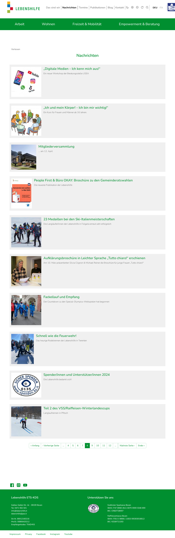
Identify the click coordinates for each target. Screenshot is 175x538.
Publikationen (97, 7)
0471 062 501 (21, 508)
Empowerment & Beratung (139, 24)
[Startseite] (24, 7)
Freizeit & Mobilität (87, 24)
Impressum (15, 534)
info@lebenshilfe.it (19, 511)
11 (103, 445)
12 (110, 445)
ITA (161, 7)
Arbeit (19, 24)
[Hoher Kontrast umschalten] (127, 7)
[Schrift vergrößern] (132, 7)
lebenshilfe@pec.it (19, 513)
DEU (155, 7)
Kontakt (119, 7)
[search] (147, 7)
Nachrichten (69, 7)
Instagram (55, 534)
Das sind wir (53, 7)
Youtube (68, 534)
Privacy (28, 534)
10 (97, 445)
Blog (110, 7)
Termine (83, 7)
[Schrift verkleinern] (137, 7)
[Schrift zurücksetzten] (142, 7)
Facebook (41, 534)
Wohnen (48, 24)
